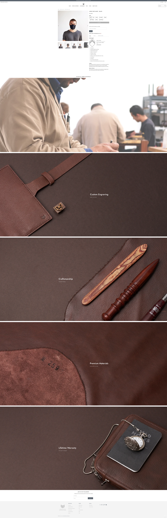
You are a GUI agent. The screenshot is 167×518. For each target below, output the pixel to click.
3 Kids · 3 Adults (101, 19)
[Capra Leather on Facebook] (101, 504)
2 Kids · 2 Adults (92, 19)
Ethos (79, 511)
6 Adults (96, 19)
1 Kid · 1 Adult (101, 17)
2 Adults (96, 17)
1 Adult (91, 17)
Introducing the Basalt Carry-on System (83, 0)
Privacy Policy (90, 505)
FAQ (79, 508)
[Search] (165, 6)
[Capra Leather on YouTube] (106, 504)
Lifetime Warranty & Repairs (71, 508)
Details (94, 35)
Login (162, 2)
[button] (70, 6)
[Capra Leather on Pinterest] (104, 504)
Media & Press (80, 506)
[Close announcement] (166, 1)
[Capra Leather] (83, 4)
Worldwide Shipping (4, 2)
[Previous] (58, 26)
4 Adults (105, 17)
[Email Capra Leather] (100, 504)
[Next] (87, 26)
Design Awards (80, 505)
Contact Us (69, 505)
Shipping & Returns (100, 35)
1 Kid (93, 17)
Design (90, 35)
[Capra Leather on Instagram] (103, 504)
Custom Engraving (70, 511)
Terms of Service (91, 506)
